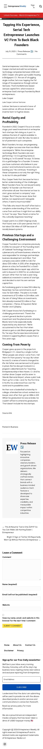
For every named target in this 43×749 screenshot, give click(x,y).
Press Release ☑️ (25, 51)
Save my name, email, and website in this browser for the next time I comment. (20, 619)
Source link (7, 413)
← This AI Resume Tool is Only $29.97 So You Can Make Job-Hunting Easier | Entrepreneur (19, 530)
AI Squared (26, 304)
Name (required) (9, 584)
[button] (5, 6)
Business (14, 427)
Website (6, 605)
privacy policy (17, 706)
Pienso (17, 304)
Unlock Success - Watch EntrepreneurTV (21, 15)
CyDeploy (17, 307)
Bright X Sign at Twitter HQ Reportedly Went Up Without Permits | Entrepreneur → (22, 538)
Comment (6, 557)
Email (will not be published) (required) (19, 594)
